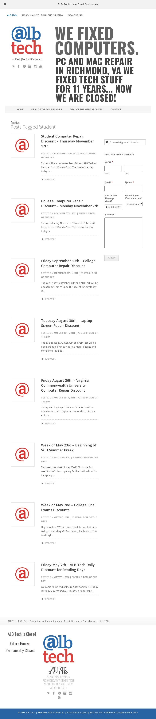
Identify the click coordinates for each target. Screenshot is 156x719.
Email (108, 182)
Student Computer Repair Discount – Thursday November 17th (67, 141)
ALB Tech (12, 15)
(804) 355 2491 (75, 15)
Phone (129, 182)
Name (108, 162)
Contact (116, 109)
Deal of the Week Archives (86, 109)
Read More (50, 179)
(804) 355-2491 (96, 712)
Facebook (18, 66)
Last (127, 173)
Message (109, 214)
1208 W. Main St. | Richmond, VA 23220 (42, 15)
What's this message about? (110, 198)
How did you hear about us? (133, 197)
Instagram (35, 66)
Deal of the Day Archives (46, 109)
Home (20, 109)
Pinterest (24, 66)
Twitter (13, 66)
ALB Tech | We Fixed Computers (24, 621)
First (107, 173)
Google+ (29, 66)
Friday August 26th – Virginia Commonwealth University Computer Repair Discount (65, 385)
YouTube (40, 66)
